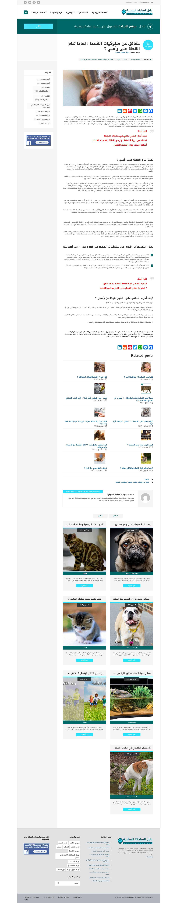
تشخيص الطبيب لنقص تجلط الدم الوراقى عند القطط (97, 861)
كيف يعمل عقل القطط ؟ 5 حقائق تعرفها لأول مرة (132, 423)
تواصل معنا (150, 857)
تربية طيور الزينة (43, 119)
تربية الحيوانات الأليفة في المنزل (40, 106)
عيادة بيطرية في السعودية (31, 897)
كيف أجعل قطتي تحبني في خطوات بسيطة (125, 136)
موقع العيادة (56, 12)
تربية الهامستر (44, 115)
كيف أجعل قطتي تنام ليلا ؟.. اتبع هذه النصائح (86, 398)
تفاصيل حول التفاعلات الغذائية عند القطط (99, 873)
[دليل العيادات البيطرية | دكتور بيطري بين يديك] (137, 12)
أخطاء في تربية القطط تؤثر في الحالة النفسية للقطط (120, 140)
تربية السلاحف (44, 111)
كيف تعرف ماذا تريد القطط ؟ (140, 445)
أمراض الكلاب (44, 99)
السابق (115, 515)
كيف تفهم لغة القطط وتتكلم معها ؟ (136, 468)
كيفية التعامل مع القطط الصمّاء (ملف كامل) (125, 284)
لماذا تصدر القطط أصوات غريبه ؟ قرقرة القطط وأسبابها (86, 423)
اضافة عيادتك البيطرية (77, 12)
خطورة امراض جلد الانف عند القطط (99, 869)
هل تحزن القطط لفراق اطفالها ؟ (92, 377)
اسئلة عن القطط (143, 482)
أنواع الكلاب (45, 83)
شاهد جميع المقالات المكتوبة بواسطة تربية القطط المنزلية (83, 491)
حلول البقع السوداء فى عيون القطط (99, 865)
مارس (118, 59)
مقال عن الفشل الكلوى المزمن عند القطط (99, 855)
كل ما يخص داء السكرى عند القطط (99, 877)
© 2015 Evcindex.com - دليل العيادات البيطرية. (140, 897)
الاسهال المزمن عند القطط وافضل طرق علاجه (98, 843)
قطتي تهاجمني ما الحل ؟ (95, 468)
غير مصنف (46, 123)
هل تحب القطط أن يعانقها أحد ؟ (138, 377)
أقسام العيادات (38, 12)
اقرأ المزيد (131, 585)
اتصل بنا (26, 899)
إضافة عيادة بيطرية (63, 897)
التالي (100, 515)
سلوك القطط (132, 482)
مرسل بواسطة (127, 52)
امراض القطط (44, 91)
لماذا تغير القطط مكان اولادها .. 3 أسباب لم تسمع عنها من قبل (133, 399)
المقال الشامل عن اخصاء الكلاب (100, 881)
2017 (125, 59)
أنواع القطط (45, 79)
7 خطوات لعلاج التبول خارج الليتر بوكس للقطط (123, 288)
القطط (147, 479)
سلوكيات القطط (121, 482)
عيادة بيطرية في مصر (49, 897)
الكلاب (47, 96)
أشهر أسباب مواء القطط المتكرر (130, 145)
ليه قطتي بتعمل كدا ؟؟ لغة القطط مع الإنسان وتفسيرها (86, 446)
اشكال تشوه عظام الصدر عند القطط (99, 848)
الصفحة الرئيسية (99, 12)
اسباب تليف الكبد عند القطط (101, 851)
